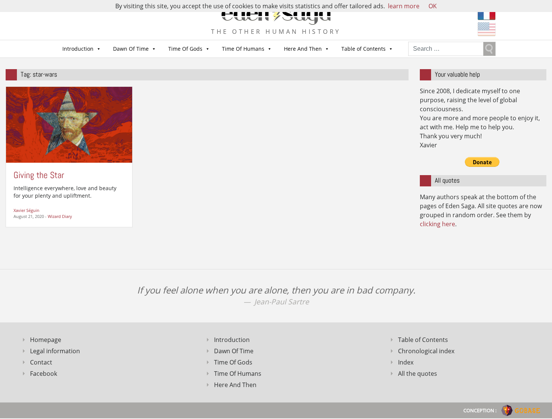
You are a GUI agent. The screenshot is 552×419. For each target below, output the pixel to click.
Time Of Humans (243, 48)
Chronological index (426, 351)
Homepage (45, 340)
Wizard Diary (60, 216)
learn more (403, 6)
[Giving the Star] (69, 124)
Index (405, 362)
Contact (41, 362)
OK (432, 6)
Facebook (43, 373)
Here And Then (303, 48)
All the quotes (417, 373)
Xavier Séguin (26, 210)
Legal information (55, 351)
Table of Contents (363, 48)
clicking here (437, 224)
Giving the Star (39, 175)
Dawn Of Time (131, 48)
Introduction (78, 48)
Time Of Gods (185, 48)
